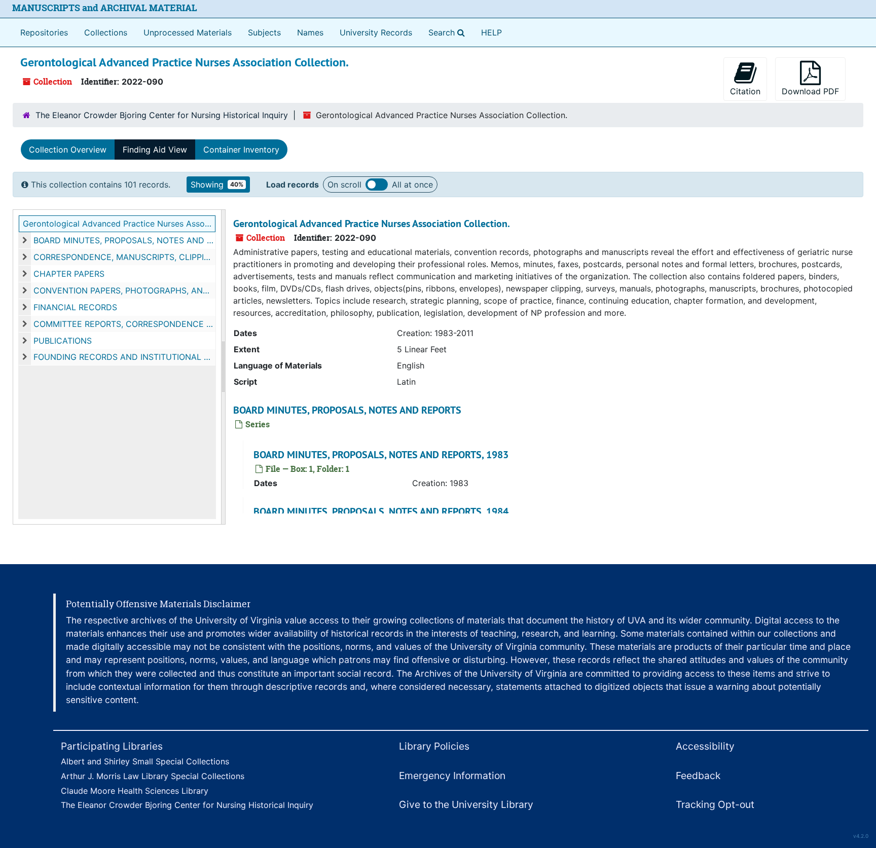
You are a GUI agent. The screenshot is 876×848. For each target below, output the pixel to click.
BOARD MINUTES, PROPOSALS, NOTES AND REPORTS (124, 240)
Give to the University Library (466, 804)
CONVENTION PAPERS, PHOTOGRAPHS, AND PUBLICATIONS (124, 290)
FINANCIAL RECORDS (75, 307)
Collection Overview (67, 149)
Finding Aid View (155, 149)
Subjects (264, 32)
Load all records (377, 184)
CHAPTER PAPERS (68, 274)
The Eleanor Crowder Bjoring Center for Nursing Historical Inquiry (161, 115)
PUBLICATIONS (62, 341)
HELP (491, 32)
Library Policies (434, 746)
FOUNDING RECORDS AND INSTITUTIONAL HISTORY (124, 357)
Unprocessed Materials (187, 32)
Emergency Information (452, 775)
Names (310, 32)
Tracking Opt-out (715, 804)
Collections (105, 32)
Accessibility (705, 746)
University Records (376, 32)
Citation (745, 91)
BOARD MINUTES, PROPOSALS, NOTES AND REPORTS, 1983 (380, 454)
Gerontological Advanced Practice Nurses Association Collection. (119, 223)
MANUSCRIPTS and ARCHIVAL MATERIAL (104, 8)
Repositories (44, 32)
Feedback (698, 775)
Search (448, 32)
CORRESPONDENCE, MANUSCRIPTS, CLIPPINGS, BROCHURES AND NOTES (124, 257)
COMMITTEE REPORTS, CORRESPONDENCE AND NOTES (124, 324)
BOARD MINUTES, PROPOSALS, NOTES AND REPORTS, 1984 (380, 511)
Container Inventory (241, 149)
